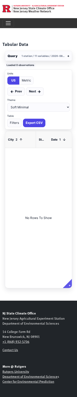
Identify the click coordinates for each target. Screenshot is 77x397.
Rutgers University (15, 371)
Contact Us (10, 349)
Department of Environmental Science (29, 376)
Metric (26, 80)
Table (10, 115)
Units (10, 73)
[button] (38, 56)
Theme (11, 100)
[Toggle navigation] (8, 23)
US (13, 80)
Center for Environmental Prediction (28, 381)
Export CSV (34, 123)
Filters (14, 123)
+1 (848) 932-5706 (15, 341)
